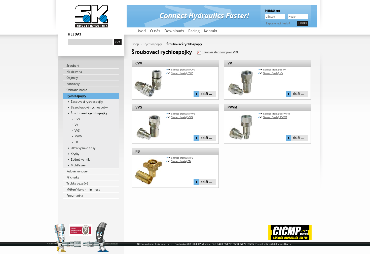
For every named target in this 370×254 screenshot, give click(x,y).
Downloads (174, 30)
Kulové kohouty (77, 171)
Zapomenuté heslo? (278, 23)
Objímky (72, 78)
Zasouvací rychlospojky (87, 101)
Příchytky (72, 177)
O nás (155, 30)
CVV (77, 119)
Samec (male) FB (181, 161)
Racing (194, 30)
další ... (206, 94)
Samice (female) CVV (183, 69)
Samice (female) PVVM (276, 113)
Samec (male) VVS (182, 117)
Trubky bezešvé (77, 183)
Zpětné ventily (80, 159)
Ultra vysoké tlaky (83, 148)
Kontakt (210, 30)
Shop (135, 44)
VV (76, 125)
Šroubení (72, 65)
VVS (77, 130)
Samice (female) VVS (183, 113)
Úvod (141, 30)
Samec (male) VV (273, 73)
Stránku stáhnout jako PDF (220, 52)
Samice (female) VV (274, 69)
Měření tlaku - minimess (83, 189)
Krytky (75, 154)
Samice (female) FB (182, 157)
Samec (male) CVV (182, 73)
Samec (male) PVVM (275, 117)
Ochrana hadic (76, 90)
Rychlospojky (76, 96)
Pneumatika (74, 195)
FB (76, 142)
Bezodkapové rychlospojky (89, 107)
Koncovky (73, 84)
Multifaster (78, 165)
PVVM (79, 136)
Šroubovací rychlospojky (89, 113)
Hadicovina (74, 72)
